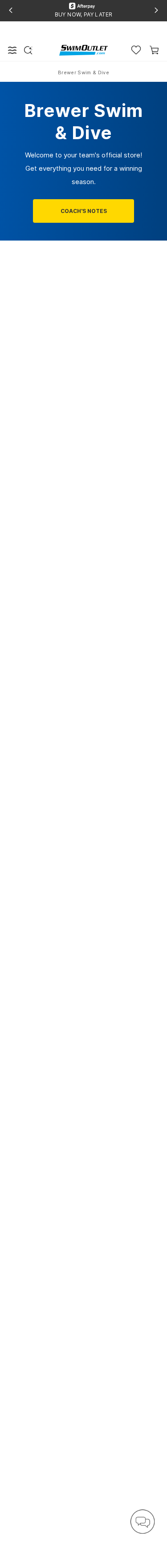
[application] (142, 1521)
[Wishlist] (136, 50)
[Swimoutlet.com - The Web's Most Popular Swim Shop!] (83, 49)
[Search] (28, 50)
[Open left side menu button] (12, 50)
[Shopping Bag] (154, 50)
